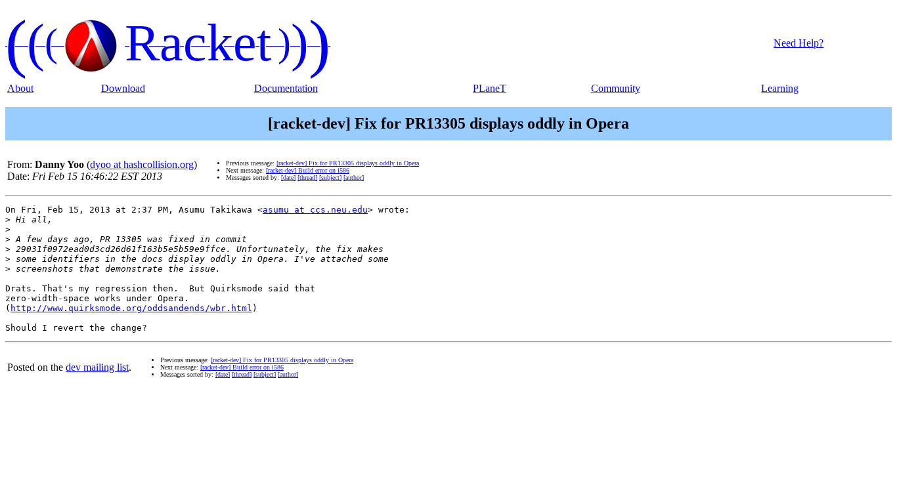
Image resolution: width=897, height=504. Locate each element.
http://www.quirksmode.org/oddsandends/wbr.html (131, 308)
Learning (780, 88)
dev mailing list (97, 367)
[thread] (307, 177)
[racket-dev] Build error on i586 (307, 170)
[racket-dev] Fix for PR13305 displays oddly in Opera (347, 163)
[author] (353, 177)
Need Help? (798, 43)
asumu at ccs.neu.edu (315, 210)
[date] (288, 177)
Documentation (286, 88)
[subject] (330, 177)
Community (615, 88)
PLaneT (489, 88)
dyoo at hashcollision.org (142, 164)
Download (123, 88)
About (20, 88)
